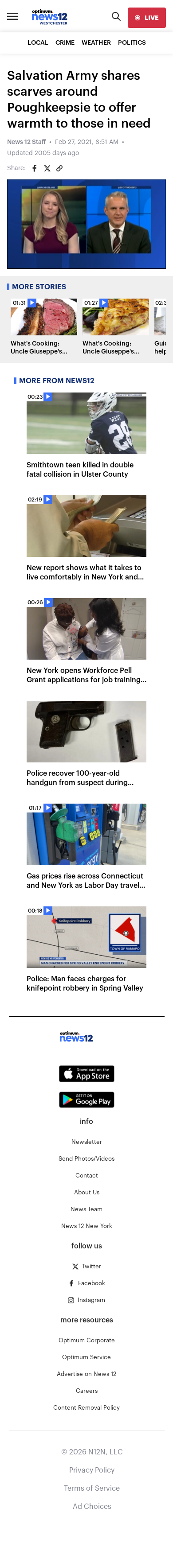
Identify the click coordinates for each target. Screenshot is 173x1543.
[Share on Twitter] (47, 168)
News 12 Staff (26, 142)
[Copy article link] (59, 168)
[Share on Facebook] (34, 168)
